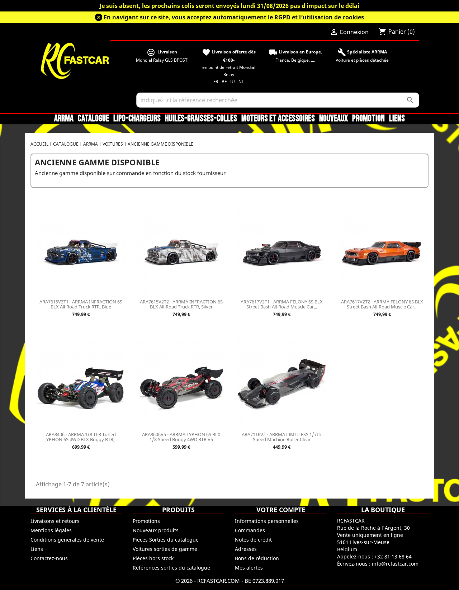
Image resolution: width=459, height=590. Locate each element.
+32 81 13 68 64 (393, 556)
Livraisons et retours (55, 521)
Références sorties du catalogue (171, 567)
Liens (397, 119)
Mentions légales (51, 530)
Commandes (250, 530)
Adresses (246, 549)
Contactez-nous (49, 558)
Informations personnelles (267, 521)
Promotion (368, 119)
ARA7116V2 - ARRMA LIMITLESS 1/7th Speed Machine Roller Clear (281, 437)
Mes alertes (249, 567)
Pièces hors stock (153, 558)
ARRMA (64, 119)
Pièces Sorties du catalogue (166, 539)
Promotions (146, 521)
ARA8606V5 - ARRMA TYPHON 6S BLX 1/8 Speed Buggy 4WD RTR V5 (181, 437)
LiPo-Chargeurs (137, 119)
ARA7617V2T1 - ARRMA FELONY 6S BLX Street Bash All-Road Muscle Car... (282, 304)
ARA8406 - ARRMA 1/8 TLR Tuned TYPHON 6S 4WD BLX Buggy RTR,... (81, 437)
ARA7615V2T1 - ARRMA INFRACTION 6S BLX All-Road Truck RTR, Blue (80, 304)
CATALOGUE (93, 119)
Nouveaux (333, 119)
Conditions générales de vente (67, 539)
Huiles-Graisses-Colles (201, 119)
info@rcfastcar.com (395, 563)
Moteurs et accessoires (278, 119)
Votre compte (280, 509)
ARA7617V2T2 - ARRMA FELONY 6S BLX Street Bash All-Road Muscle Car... (382, 304)
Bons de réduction (257, 558)
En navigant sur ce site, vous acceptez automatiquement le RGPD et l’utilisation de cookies (234, 17)
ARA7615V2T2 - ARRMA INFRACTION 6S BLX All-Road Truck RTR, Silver (181, 304)
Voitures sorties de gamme (165, 549)
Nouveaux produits (156, 530)
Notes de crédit (253, 539)
